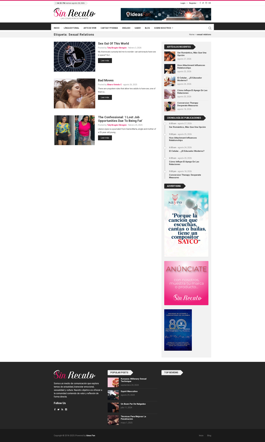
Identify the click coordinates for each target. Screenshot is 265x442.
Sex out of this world (113, 43)
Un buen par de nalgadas (133, 404)
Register (193, 3)
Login (183, 3)
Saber (138, 28)
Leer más (105, 60)
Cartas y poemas (109, 28)
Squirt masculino (129, 391)
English (126, 28)
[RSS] (62, 409)
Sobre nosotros (162, 28)
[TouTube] (209, 3)
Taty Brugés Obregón (117, 48)
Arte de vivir (90, 28)
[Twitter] (203, 3)
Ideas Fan (90, 435)
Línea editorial (71, 28)
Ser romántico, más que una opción (187, 127)
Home (191, 34)
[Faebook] (55, 409)
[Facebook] (200, 3)
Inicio (56, 28)
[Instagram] (206, 3)
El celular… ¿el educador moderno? (186, 151)
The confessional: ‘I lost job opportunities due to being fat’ (120, 119)
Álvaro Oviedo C (114, 84)
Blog (147, 28)
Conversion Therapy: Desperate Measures (187, 104)
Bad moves (106, 80)
